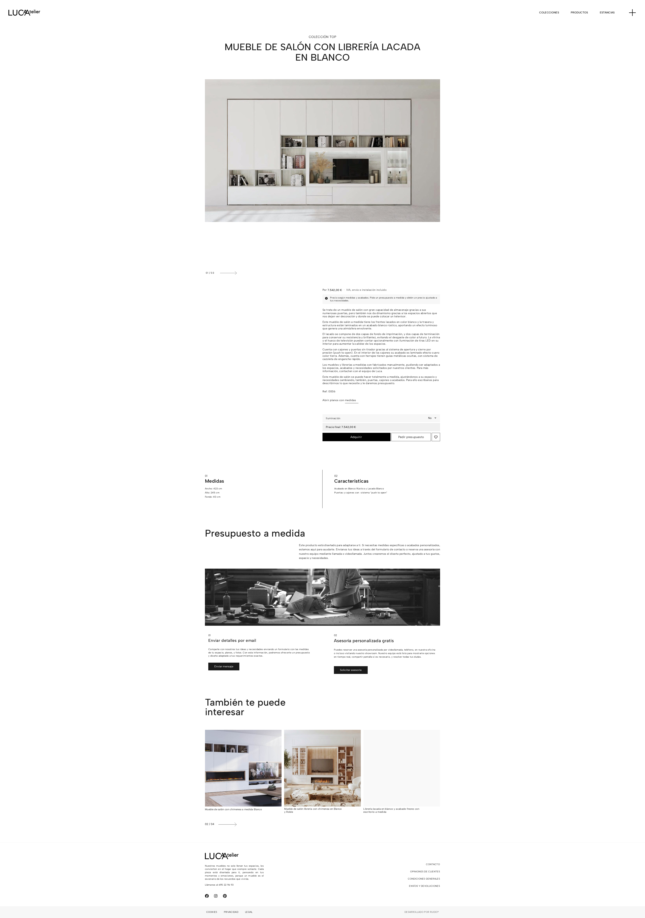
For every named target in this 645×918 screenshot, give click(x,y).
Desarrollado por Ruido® (421, 912)
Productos (579, 12)
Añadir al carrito (356, 437)
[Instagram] (216, 896)
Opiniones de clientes (425, 871)
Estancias (607, 12)
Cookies (211, 912)
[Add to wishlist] (436, 437)
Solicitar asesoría (351, 670)
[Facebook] (207, 896)
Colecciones (549, 12)
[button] (329, 273)
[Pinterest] (225, 896)
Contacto (433, 864)
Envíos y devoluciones (424, 886)
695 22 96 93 (226, 884)
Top (333, 37)
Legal (249, 912)
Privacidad (231, 912)
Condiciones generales (424, 878)
